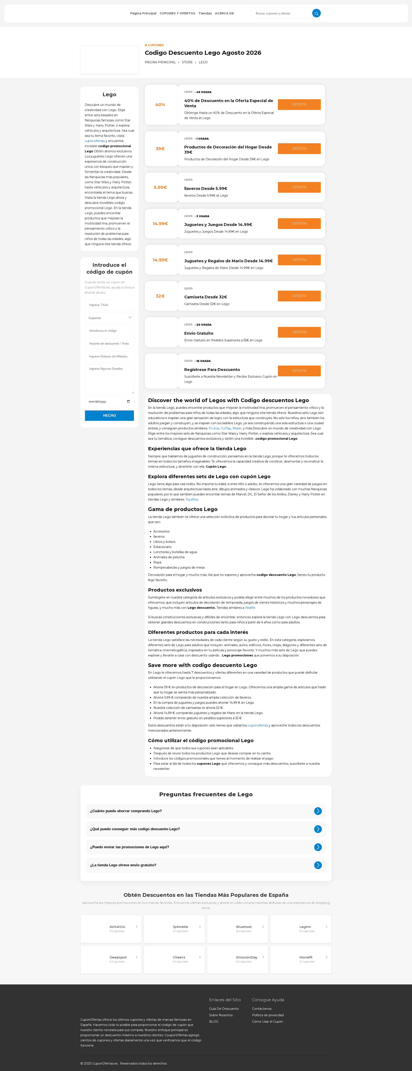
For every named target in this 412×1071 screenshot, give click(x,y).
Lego (188, 91)
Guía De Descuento (224, 1009)
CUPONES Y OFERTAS (177, 13)
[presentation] (286, 13)
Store (187, 62)
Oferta (299, 104)
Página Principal (143, 13)
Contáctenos (261, 1009)
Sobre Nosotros (221, 1015)
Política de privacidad (268, 1015)
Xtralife (250, 608)
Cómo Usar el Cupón (267, 1022)
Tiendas (205, 13)
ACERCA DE (224, 13)
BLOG (213, 1022)
